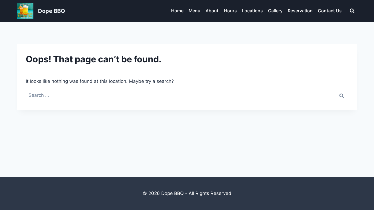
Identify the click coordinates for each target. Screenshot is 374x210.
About (212, 10)
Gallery (275, 10)
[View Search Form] (352, 11)
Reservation (300, 10)
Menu (194, 10)
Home (177, 10)
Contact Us (330, 10)
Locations (252, 10)
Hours (230, 10)
